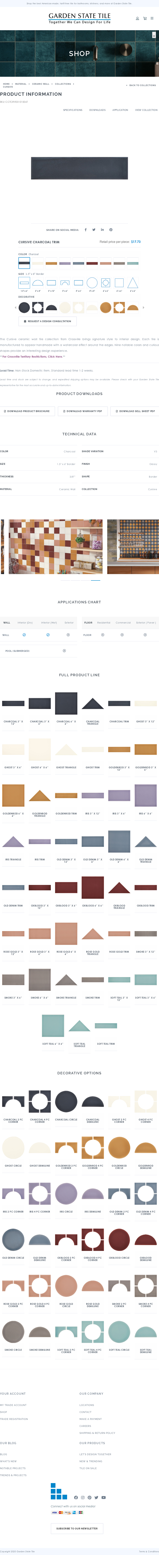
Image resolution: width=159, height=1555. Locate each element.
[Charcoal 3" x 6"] (78, 283)
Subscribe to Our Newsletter (77, 1528)
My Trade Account (13, 1405)
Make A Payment (91, 1419)
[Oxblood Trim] (92, 257)
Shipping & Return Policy (97, 1433)
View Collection (146, 110)
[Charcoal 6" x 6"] (119, 283)
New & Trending (91, 1461)
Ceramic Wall (40, 84)
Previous (15, 308)
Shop (3, 1412)
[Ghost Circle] (65, 307)
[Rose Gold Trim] (105, 257)
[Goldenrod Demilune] (133, 307)
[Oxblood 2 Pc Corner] (65, 283)
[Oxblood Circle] (92, 283)
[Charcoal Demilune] (51, 307)
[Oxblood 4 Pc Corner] (105, 283)
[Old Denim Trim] (78, 257)
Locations (87, 1405)
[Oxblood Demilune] (38, 283)
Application (120, 110)
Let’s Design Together (95, 1454)
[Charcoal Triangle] (133, 283)
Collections (63, 84)
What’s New (8, 1461)
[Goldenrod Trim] (51, 257)
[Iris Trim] (65, 257)
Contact (86, 1412)
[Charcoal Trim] (24, 263)
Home (6, 84)
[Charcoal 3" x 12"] (51, 283)
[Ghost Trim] (38, 257)
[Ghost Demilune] (92, 307)
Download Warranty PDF (84, 411)
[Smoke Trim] (119, 257)
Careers (85, 1426)
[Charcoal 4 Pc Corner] (38, 307)
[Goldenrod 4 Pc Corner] (119, 307)
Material (21, 84)
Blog (3, 1454)
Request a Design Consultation (49, 321)
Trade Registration (14, 1419)
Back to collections (142, 85)
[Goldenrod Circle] (105, 307)
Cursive (8, 87)
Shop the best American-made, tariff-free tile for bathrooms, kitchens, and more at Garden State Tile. (79, 3)
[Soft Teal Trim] (133, 257)
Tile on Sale (88, 1468)
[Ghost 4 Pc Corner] (78, 307)
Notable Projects (13, 1468)
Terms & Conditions (149, 1551)
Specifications (72, 110)
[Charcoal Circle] (24, 307)
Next (143, 308)
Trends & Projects (13, 1475)
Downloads (97, 110)
